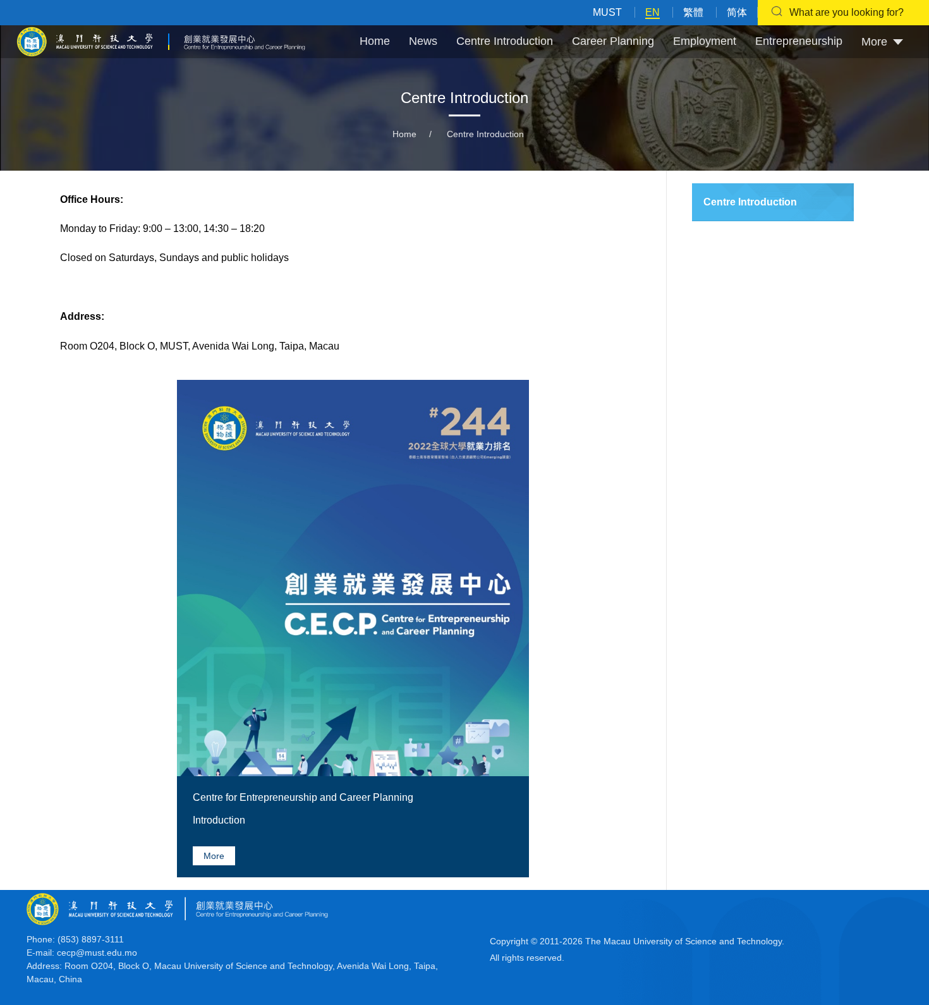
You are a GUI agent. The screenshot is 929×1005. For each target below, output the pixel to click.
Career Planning (613, 41)
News (423, 41)
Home (375, 41)
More (213, 856)
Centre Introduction (504, 41)
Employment (704, 41)
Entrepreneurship (798, 41)
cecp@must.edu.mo (97, 952)
